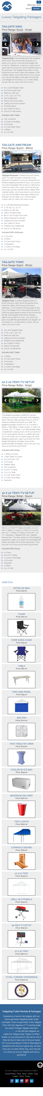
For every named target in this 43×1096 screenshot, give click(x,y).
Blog (36, 1074)
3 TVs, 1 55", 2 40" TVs (12, 96)
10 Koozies (8, 560)
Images (15, 1076)
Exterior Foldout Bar (11, 346)
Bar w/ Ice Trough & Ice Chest (15, 215)
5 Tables (7, 129)
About (24, 1074)
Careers (30, 1074)
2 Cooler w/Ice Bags (12, 478)
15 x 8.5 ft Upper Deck (12, 90)
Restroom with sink (11, 93)
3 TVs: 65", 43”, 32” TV (12, 208)
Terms (21, 1076)
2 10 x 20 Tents (10, 472)
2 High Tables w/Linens (13, 457)
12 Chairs (7, 552)
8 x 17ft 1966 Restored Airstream (16, 205)
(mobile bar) (9, 1031)
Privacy (27, 1076)
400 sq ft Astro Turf (11, 459)
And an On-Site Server (12, 111)
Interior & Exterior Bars (12, 213)
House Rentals (10, 1074)
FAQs (19, 1074)
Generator (8, 480)
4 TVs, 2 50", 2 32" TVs (12, 333)
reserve (36, 9)
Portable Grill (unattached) (14, 226)
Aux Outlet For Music (12, 109)
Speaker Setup (9, 464)
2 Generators (9, 244)
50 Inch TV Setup (10, 555)
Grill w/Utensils (10, 119)
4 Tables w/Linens (11, 454)
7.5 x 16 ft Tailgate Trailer (13, 330)
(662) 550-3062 (34, 5)
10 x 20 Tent (8, 132)
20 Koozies (8, 124)
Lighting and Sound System (14, 103)
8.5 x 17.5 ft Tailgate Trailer (14, 88)
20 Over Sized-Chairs (12, 127)
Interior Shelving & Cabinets (14, 218)
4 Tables (7, 566)
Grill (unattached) (10, 98)
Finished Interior (10, 106)
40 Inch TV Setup (10, 470)
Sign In (28, 9)
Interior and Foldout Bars (13, 101)
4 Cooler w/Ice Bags (12, 122)
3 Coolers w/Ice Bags (12, 558)
